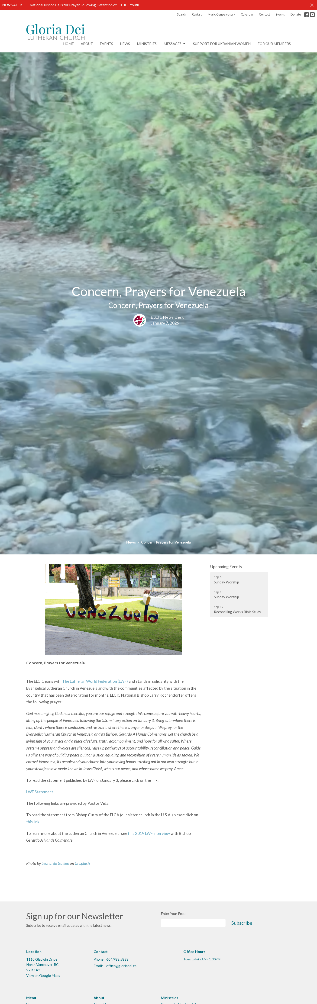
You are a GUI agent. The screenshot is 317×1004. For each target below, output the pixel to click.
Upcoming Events (226, 566)
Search (181, 14)
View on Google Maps (43, 975)
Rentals (197, 14)
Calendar (247, 14)
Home (68, 44)
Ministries (147, 44)
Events (280, 14)
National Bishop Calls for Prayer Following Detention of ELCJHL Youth (84, 5)
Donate (296, 14)
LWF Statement (39, 791)
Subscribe (241, 923)
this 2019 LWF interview (149, 833)
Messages (172, 44)
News (125, 44)
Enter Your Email (173, 913)
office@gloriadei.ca (121, 966)
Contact (264, 14)
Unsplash (82, 863)
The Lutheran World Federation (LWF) (95, 681)
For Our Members (274, 44)
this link (32, 821)
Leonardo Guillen (55, 863)
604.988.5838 (117, 959)
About (87, 44)
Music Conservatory (221, 14)
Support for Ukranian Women (222, 44)
